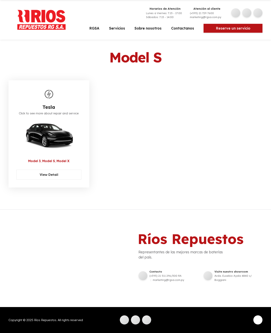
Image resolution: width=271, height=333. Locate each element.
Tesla (48, 107)
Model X (63, 161)
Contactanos (182, 28)
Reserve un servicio (233, 28)
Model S (48, 161)
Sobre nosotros (148, 28)
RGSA (94, 28)
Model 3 (34, 161)
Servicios (117, 28)
